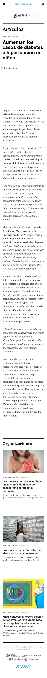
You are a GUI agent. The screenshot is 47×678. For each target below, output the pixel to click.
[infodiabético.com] (23, 4)
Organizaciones (10, 477)
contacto (19, 649)
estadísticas (27, 649)
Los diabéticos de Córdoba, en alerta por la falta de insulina (22, 551)
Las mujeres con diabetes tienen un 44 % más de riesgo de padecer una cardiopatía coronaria (23, 486)
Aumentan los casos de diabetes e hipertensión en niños (23, 49)
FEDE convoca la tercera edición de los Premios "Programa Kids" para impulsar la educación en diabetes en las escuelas (23, 621)
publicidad (29, 647)
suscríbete (37, 647)
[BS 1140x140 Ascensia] (23, 15)
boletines (20, 647)
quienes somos (11, 647)
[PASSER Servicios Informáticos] (23, 666)
